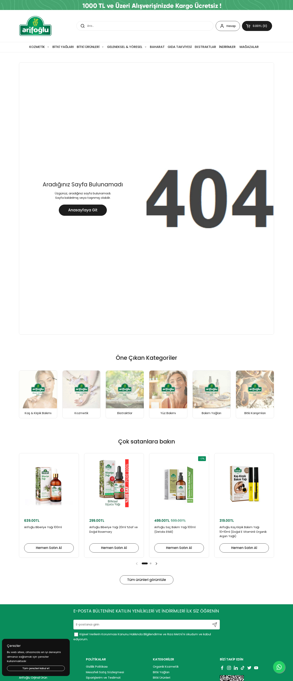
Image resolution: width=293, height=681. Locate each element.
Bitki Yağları (161, 672)
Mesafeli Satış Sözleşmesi (105, 672)
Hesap (231, 26)
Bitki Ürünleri (161, 677)
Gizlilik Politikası (97, 666)
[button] (257, 26)
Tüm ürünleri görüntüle (146, 579)
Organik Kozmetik (166, 666)
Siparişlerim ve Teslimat (103, 677)
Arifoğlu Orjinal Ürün (33, 677)
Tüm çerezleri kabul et (36, 668)
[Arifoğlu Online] (35, 26)
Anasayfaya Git (82, 210)
